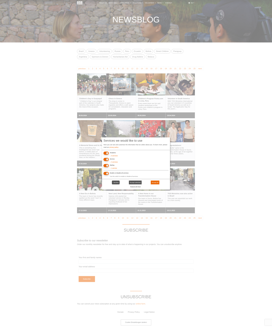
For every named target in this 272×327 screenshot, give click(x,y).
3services (114, 156)
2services (114, 162)
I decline (116, 182)
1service (113, 168)
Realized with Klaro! (135, 187)
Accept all (155, 182)
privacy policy (113, 147)
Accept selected (135, 182)
